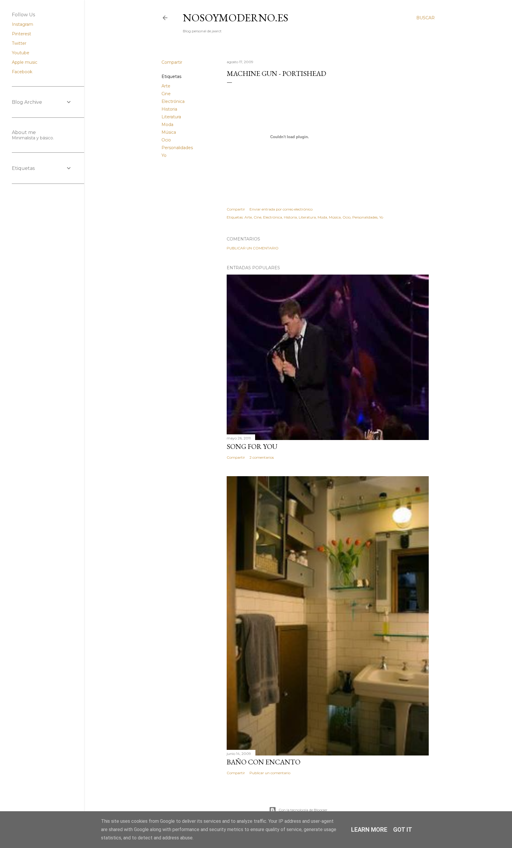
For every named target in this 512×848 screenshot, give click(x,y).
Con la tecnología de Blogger (303, 810)
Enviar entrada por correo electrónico (281, 209)
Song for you (252, 446)
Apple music (24, 62)
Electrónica (173, 101)
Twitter (19, 43)
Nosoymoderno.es (235, 18)
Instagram (22, 24)
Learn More (369, 829)
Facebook (22, 71)
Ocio (166, 140)
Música (168, 132)
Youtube (20, 52)
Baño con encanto (263, 761)
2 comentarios (261, 457)
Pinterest (21, 33)
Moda (167, 124)
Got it (402, 829)
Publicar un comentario (253, 248)
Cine (166, 93)
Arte (165, 86)
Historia (169, 109)
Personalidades (177, 147)
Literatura (171, 116)
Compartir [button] (171, 62)
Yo (164, 155)
